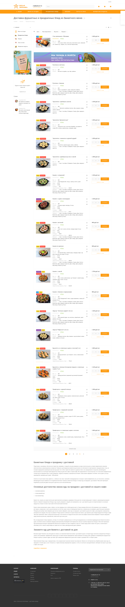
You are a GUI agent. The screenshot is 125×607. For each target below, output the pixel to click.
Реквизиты (53, 573)
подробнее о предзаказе (40, 548)
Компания (33, 568)
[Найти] (92, 6)
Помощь (75, 568)
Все (80, 453)
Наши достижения (34, 581)
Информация (54, 568)
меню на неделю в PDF (56, 578)
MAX (64, 595)
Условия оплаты (76, 571)
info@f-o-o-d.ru (94, 579)
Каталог (16, 568)
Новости (32, 573)
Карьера (32, 577)
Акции (15, 571)
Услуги (16, 574)
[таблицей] (111, 27)
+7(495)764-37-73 (37, 6)
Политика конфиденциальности (57, 571)
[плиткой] (106, 27)
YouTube (57, 595)
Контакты (32, 579)
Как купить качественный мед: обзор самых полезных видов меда (24, 112)
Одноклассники (60, 595)
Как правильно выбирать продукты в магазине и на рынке (24, 103)
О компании (33, 571)
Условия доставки (77, 573)
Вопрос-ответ (76, 575)
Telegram (53, 595)
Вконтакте (49, 595)
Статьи (16, 96)
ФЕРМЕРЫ (16, 577)
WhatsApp (71, 595)
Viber (68, 595)
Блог (52, 575)
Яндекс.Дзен (75, 595)
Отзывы (32, 575)
